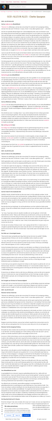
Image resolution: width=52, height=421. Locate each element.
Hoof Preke (9, 11)
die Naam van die (37, 79)
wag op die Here (19, 70)
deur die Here (39, 108)
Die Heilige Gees (5, 127)
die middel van (27, 54)
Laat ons (3, 104)
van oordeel (21, 144)
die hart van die (20, 50)
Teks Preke (16, 11)
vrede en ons (8, 24)
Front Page (3, 11)
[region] (17, 411)
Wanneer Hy (5, 27)
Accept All (26, 415)
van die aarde (10, 138)
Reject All (18, 415)
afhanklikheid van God (13, 88)
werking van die (7, 125)
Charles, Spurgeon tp (25, 11)
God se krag (4, 75)
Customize (8, 415)
